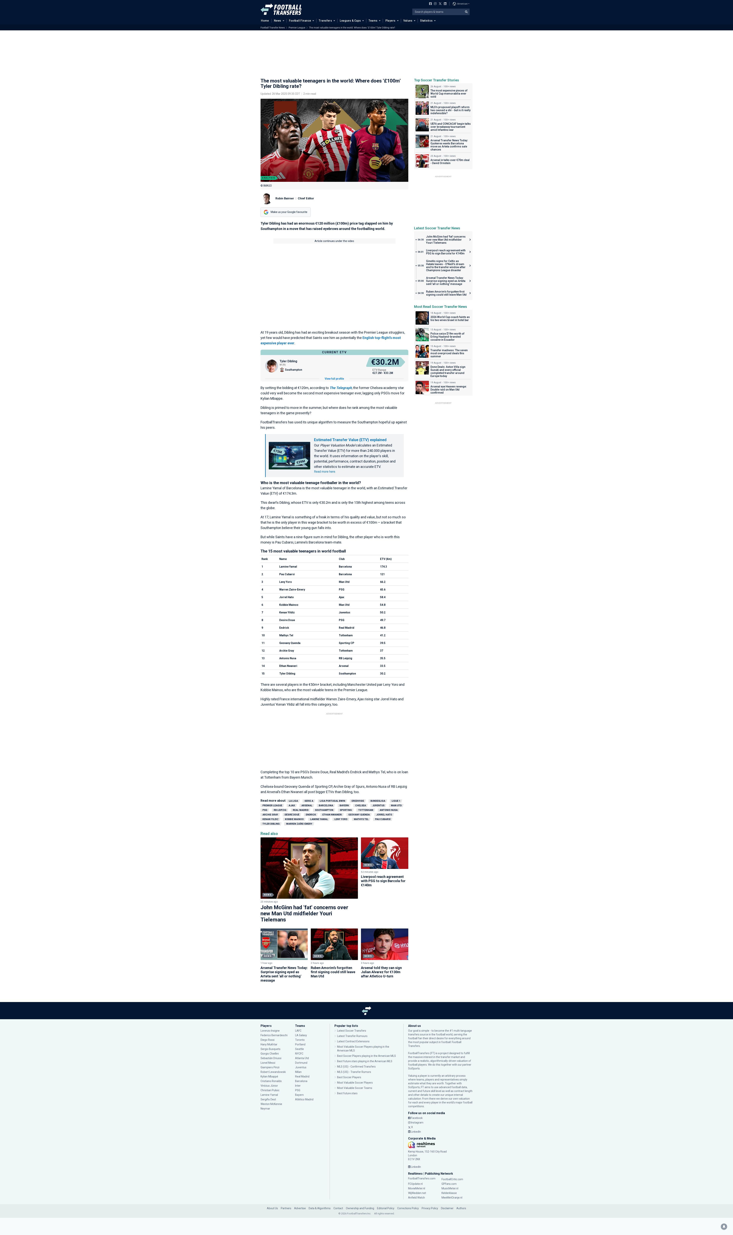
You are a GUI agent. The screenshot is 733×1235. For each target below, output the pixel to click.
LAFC (298, 1030)
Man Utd (396, 805)
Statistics (426, 20)
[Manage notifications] (724, 1227)
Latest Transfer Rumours (352, 1036)
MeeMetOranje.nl (452, 1197)
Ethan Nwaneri (332, 814)
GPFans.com (449, 1183)
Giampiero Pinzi (270, 1067)
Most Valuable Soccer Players (355, 1082)
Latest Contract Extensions (353, 1041)
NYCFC (299, 1053)
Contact (338, 1208)
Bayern (344, 805)
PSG (264, 810)
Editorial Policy (385, 1208)
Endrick (311, 814)
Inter (298, 1085)
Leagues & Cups (350, 20)
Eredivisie (358, 801)
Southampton (324, 810)
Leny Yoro (340, 819)
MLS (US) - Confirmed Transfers (356, 1066)
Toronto (300, 1039)
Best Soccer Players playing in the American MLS (366, 1055)
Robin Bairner (284, 198)
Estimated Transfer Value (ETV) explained (350, 440)
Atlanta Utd (302, 1058)
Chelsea (360, 805)
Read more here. (325, 471)
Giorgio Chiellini (270, 1053)
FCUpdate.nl (415, 1183)
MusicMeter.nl (450, 1188)
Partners (286, 1208)
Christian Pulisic (270, 1090)
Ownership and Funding (360, 1208)
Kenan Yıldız (270, 819)
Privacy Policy (430, 1208)
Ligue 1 (396, 801)
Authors (461, 1208)
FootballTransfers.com (421, 1178)
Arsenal (306, 805)
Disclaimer (447, 1208)
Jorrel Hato (384, 814)
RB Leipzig (280, 810)
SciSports (414, 1068)
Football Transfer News (273, 27)
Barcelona (326, 805)
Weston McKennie (271, 1104)
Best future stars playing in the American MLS (364, 1061)
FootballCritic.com (452, 1179)
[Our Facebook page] (430, 4)
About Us (272, 1208)
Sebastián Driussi (271, 1058)
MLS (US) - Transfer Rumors (354, 1071)
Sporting (346, 810)
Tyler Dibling (271, 824)
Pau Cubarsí (383, 819)
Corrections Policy (408, 1208)
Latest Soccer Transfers (351, 1030)
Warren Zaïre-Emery (299, 824)
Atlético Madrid (304, 1099)
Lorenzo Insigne (270, 1030)
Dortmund (301, 1062)
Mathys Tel (361, 819)
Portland (300, 1044)
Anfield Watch (416, 1197)
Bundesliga (378, 801)
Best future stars (347, 1093)
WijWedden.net (417, 1193)
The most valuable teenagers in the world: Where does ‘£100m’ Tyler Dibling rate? (352, 27)
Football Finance (300, 20)
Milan (298, 1071)
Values (408, 20)
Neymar (265, 1108)
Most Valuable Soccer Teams (354, 1087)
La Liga (293, 801)
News (277, 20)
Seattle (299, 1049)
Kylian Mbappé (270, 1076)
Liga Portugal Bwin (332, 801)
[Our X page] (439, 4)
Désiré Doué (292, 814)
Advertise (300, 1208)
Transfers (325, 20)
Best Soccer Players (349, 1077)
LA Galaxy (301, 1035)
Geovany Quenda (359, 814)
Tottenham (365, 810)
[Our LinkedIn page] (444, 4)
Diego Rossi (267, 1039)
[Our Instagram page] (434, 4)
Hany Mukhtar (269, 1044)
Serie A (308, 801)
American (462, 3)
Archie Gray (270, 814)
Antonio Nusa (389, 810)
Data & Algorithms (320, 1208)
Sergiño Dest (268, 1099)
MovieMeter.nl (416, 1188)
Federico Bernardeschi (274, 1035)
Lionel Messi (268, 1062)
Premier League (297, 27)
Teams (373, 20)
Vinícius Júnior (269, 1085)
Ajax (292, 805)
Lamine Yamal (319, 819)
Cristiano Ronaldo (271, 1081)
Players (390, 20)
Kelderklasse (449, 1193)
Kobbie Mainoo (294, 819)
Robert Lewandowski (273, 1071)
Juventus (378, 805)
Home (265, 20)
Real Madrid (300, 810)
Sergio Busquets (270, 1049)
